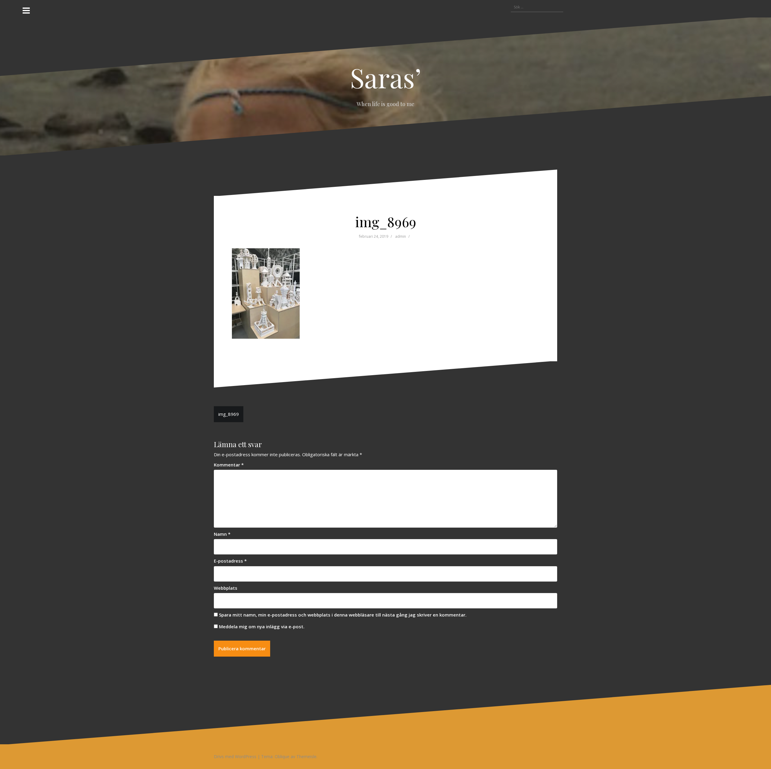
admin (400, 236)
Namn (222, 534)
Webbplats (225, 588)
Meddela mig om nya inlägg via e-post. (261, 626)
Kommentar (229, 465)
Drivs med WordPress (235, 756)
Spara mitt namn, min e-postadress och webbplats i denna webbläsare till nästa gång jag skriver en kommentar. (343, 615)
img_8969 (228, 414)
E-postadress (230, 561)
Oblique (282, 756)
